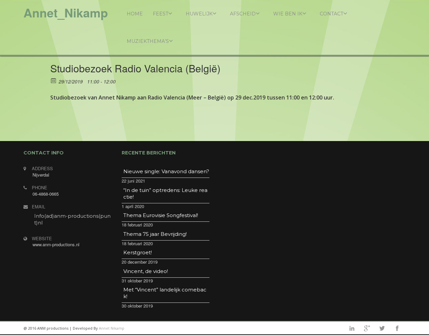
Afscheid (243, 14)
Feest (160, 14)
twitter (382, 328)
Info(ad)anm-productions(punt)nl (72, 219)
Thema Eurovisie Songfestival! (160, 215)
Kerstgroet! (137, 252)
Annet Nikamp (111, 328)
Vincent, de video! (145, 271)
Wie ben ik (287, 14)
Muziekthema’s (148, 41)
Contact (331, 14)
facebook (397, 328)
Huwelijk (199, 14)
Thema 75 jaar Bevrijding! (155, 234)
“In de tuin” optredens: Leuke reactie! (165, 193)
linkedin (352, 328)
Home (135, 14)
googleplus (367, 328)
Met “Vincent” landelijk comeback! (164, 292)
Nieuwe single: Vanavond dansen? (166, 171)
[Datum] (53, 80)
